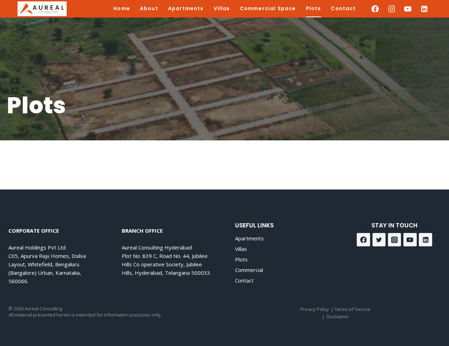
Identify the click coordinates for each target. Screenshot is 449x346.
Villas (222, 8)
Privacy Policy (314, 309)
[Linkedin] (424, 8)
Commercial (249, 269)
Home (121, 8)
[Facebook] (375, 8)
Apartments (186, 8)
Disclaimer (338, 316)
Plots (313, 8)
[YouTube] (408, 8)
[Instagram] (391, 8)
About (149, 8)
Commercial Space (268, 8)
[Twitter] (379, 239)
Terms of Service (352, 309)
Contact (343, 8)
